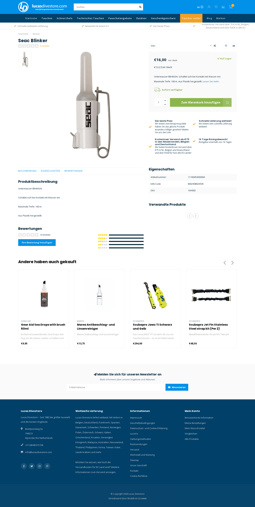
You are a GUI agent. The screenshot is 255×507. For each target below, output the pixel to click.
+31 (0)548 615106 (34, 445)
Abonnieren (178, 387)
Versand (134, 449)
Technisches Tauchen (90, 18)
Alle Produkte (192, 439)
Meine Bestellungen (195, 423)
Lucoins (134, 433)
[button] (189, 216)
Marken (221, 18)
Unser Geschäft (138, 465)
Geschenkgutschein (163, 18)
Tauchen (46, 18)
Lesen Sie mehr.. (211, 81)
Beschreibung (27, 170)
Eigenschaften (50, 170)
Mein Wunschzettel (195, 428)
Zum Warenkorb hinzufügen (200, 102)
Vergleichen (191, 433)
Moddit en (133, 498)
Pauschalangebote (120, 18)
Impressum (136, 417)
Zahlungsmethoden (140, 439)
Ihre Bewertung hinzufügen (37, 242)
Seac (153, 45)
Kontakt (134, 470)
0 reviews (44, 45)
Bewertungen (74, 170)
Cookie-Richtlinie (138, 475)
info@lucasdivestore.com (38, 452)
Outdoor (141, 18)
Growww (142, 498)
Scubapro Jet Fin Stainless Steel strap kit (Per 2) (208, 327)
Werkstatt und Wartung (142, 454)
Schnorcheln (65, 18)
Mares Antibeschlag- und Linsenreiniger (96, 327)
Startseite (31, 18)
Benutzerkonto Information (199, 417)
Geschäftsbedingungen (142, 423)
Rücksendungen (138, 444)
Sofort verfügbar (172, 89)
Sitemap (134, 460)
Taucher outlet (191, 18)
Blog (209, 18)
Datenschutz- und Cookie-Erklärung (148, 428)
